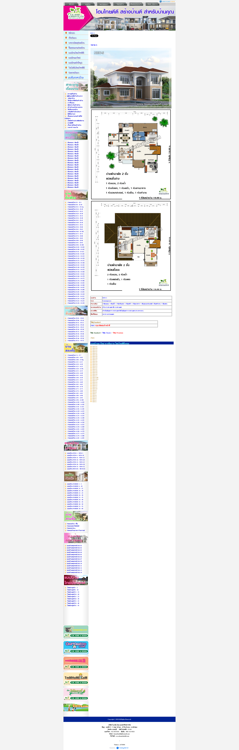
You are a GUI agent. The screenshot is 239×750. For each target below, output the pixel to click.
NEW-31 (94, 353)
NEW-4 (94, 397)
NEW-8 (94, 392)
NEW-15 (94, 380)
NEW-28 (94, 358)
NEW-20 (94, 371)
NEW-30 (94, 355)
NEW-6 (94, 395)
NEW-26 (94, 361)
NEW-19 (94, 372)
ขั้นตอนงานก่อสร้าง (136, 4)
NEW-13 (94, 384)
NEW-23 (94, 366)
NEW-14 (94, 382)
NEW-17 (94, 376)
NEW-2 (94, 400)
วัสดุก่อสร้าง (120, 4)
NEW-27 (94, 359)
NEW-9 (94, 390)
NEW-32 (94, 351)
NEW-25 (94, 363)
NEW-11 (94, 387)
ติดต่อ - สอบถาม (152, 4)
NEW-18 (94, 374)
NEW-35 (94, 347)
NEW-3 (94, 398)
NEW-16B (95, 377)
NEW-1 (94, 401)
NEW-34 (94, 348)
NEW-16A (95, 379)
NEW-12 (94, 385)
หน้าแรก (71, 4)
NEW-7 (94, 393)
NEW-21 (94, 369)
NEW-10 (94, 389)
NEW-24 (94, 364)
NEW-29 (94, 356)
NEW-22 (94, 368)
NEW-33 (94, 350)
